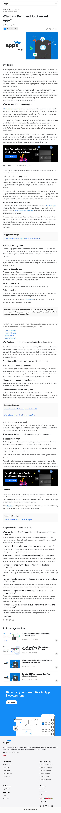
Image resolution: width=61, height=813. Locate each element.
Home (4, 9)
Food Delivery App (7, 773)
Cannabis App (6, 776)
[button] (41, 798)
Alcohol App (6, 767)
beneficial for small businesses (24, 210)
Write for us (6, 798)
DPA (41, 794)
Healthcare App (6, 764)
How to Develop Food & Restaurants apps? (18, 520)
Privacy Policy (43, 792)
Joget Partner (6, 789)
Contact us (42, 789)
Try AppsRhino (10, 156)
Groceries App (6, 770)
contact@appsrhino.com (12, 752)
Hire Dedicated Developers (46, 764)
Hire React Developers (45, 770)
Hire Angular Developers (46, 767)
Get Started (11, 702)
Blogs (10, 9)
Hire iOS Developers (45, 773)
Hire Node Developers (45, 776)
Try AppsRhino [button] (11, 480)
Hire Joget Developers (45, 779)
